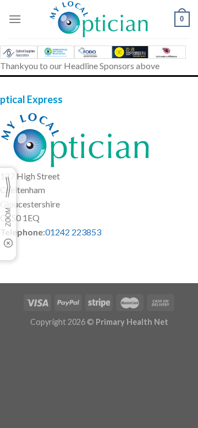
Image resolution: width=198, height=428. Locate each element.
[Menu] (14, 18)
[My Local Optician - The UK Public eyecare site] (99, 19)
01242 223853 (73, 232)
